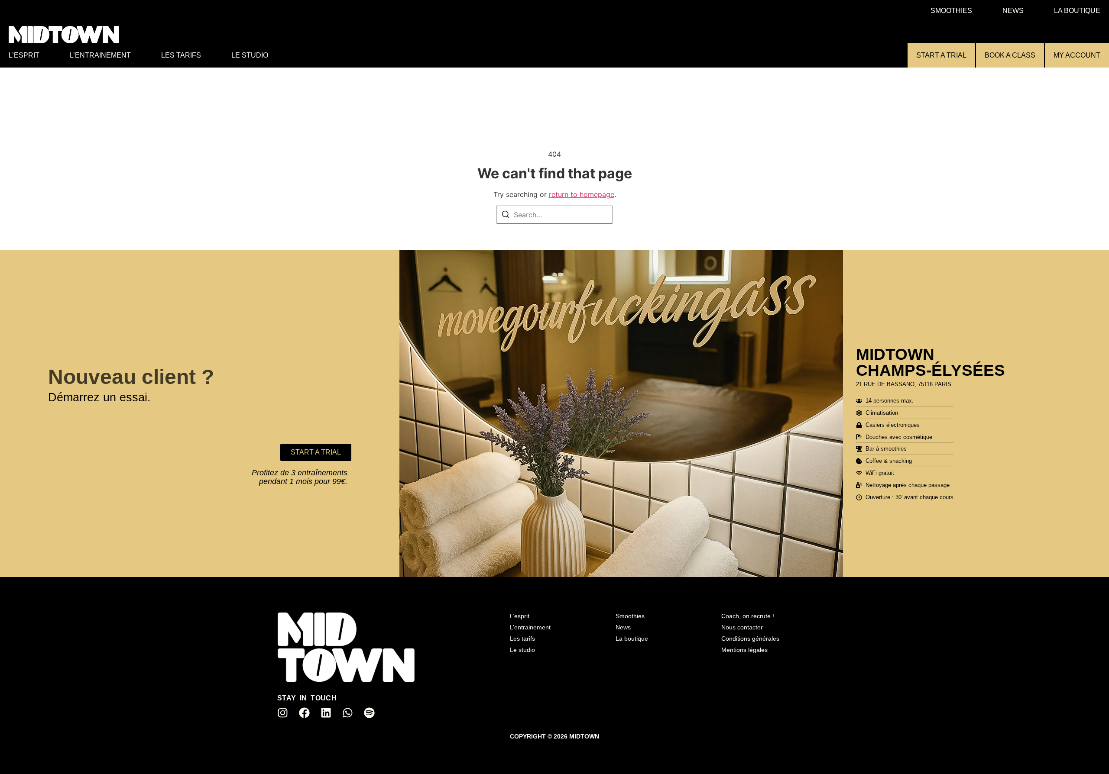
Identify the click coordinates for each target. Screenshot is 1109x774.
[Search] (505, 215)
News (1013, 10)
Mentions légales (744, 649)
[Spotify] (369, 712)
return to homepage (581, 194)
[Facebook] (304, 712)
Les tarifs (181, 55)
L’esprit (24, 55)
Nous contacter (742, 627)
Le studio (249, 55)
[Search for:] (554, 215)
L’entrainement (100, 55)
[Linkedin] (326, 712)
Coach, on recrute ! (747, 616)
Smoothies (951, 10)
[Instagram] (282, 712)
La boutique (1077, 10)
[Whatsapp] (347, 712)
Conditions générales (750, 638)
